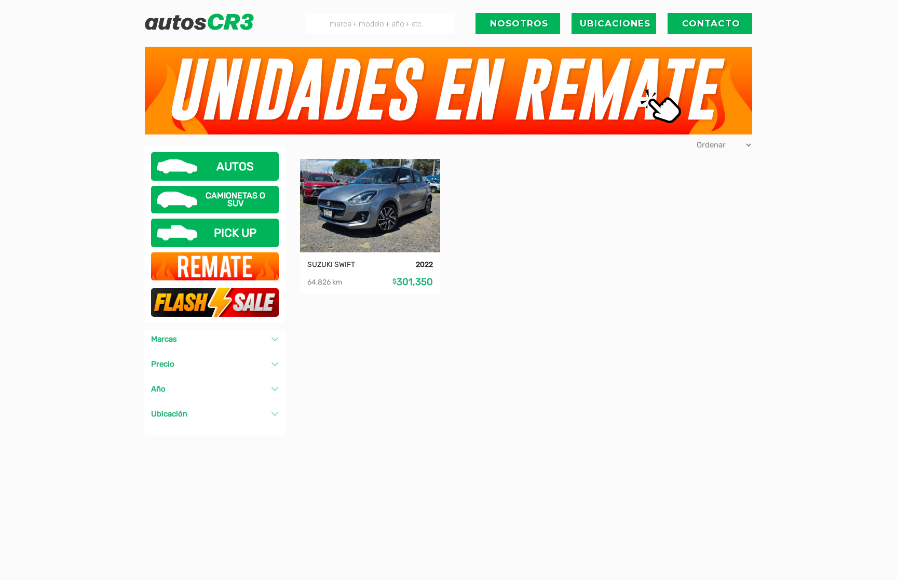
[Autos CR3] (199, 27)
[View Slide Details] (448, 89)
